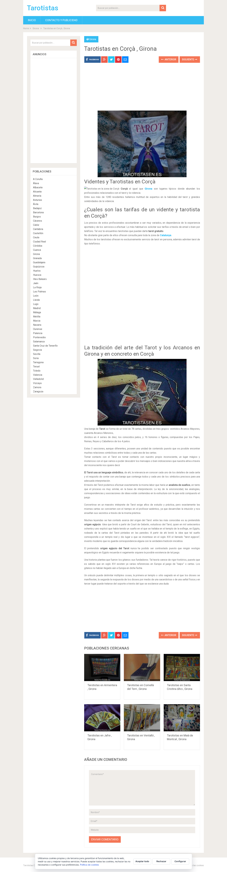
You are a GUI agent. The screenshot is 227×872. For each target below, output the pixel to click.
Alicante (37, 191)
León (35, 295)
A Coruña (38, 179)
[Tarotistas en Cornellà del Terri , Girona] (142, 667)
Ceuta (36, 237)
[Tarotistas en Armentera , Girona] (102, 667)
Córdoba (37, 245)
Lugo (35, 304)
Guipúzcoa (38, 266)
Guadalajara (39, 262)
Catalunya (165, 235)
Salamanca (39, 341)
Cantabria (38, 229)
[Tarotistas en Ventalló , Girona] (142, 717)
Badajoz (37, 208)
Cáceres (37, 220)
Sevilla (36, 354)
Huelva (36, 270)
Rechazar (161, 861)
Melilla (36, 316)
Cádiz (36, 224)
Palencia (37, 333)
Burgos (37, 216)
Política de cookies (89, 864)
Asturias (37, 199)
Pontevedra (39, 337)
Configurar (180, 861)
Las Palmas (39, 291)
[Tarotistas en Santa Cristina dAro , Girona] (182, 667)
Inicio (32, 20)
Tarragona (38, 362)
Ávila (35, 204)
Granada (37, 258)
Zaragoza (38, 391)
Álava (36, 183)
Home (26, 28)
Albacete (38, 187)
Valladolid (38, 379)
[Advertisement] (142, 89)
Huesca (37, 274)
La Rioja (37, 287)
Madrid (37, 308)
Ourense (37, 329)
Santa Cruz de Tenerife (45, 345)
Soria (36, 358)
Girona (36, 28)
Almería (37, 195)
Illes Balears (40, 279)
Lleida (36, 299)
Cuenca (37, 249)
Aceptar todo (142, 861)
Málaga (37, 312)
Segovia (37, 349)
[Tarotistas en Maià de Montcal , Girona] (182, 717)
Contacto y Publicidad (61, 20)
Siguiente (188, 59)
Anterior (170, 59)
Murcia (36, 320)
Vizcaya (37, 383)
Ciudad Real (39, 241)
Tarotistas (42, 8)
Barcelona (38, 212)
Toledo (36, 370)
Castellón (38, 233)
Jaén (35, 283)
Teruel (36, 366)
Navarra (37, 324)
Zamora (37, 387)
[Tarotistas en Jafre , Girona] (102, 717)
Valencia (37, 374)
